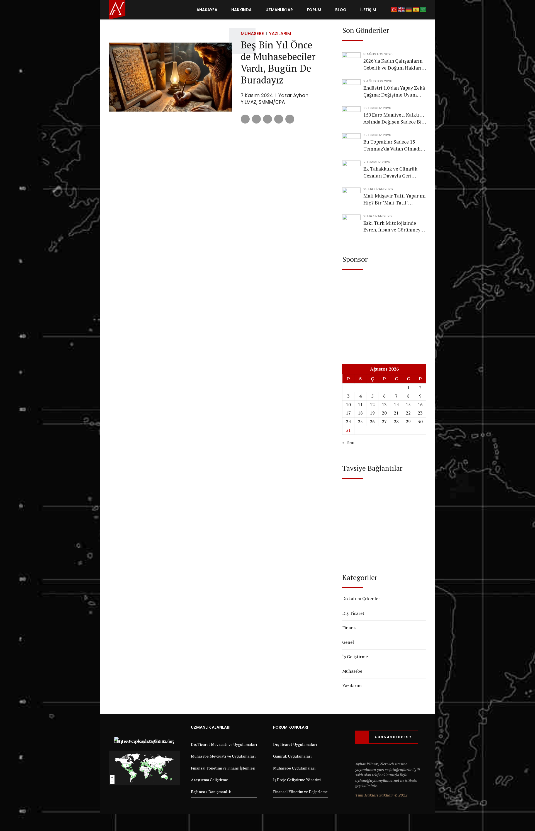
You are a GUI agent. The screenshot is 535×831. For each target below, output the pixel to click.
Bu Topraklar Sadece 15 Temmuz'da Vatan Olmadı (392, 145)
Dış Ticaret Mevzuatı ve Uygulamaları (224, 744)
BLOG (340, 10)
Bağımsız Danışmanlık (211, 791)
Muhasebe (252, 33)
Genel (348, 642)
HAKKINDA (241, 10)
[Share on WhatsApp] (289, 119)
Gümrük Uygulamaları (292, 756)
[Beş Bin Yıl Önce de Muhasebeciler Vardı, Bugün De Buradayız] (170, 77)
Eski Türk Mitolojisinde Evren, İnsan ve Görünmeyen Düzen (394, 226)
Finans (349, 628)
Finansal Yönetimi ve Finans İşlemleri (223, 768)
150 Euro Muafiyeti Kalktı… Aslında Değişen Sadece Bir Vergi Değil (393, 118)
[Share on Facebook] (245, 119)
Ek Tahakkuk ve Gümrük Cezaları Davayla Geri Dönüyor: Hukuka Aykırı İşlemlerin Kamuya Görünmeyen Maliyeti (390, 172)
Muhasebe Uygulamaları (294, 768)
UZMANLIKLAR (279, 10)
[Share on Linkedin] (267, 119)
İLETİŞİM (368, 10)
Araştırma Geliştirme (209, 779)
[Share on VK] (278, 119)
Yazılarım (280, 33)
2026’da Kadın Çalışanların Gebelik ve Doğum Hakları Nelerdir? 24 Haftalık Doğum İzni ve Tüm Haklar (393, 64)
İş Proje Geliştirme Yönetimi (297, 779)
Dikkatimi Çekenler (361, 598)
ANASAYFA (206, 10)
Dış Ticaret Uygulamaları (295, 744)
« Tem (348, 442)
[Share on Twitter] (256, 119)
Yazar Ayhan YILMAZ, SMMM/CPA (274, 98)
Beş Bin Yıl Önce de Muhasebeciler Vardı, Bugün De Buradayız (278, 62)
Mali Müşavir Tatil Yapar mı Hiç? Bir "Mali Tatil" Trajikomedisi (394, 199)
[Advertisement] (384, 311)
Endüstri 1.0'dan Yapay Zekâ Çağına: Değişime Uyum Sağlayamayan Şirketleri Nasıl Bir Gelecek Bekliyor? (394, 91)
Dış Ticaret (353, 613)
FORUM (314, 10)
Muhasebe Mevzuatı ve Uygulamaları (223, 756)
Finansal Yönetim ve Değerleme (300, 791)
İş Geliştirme (355, 657)
